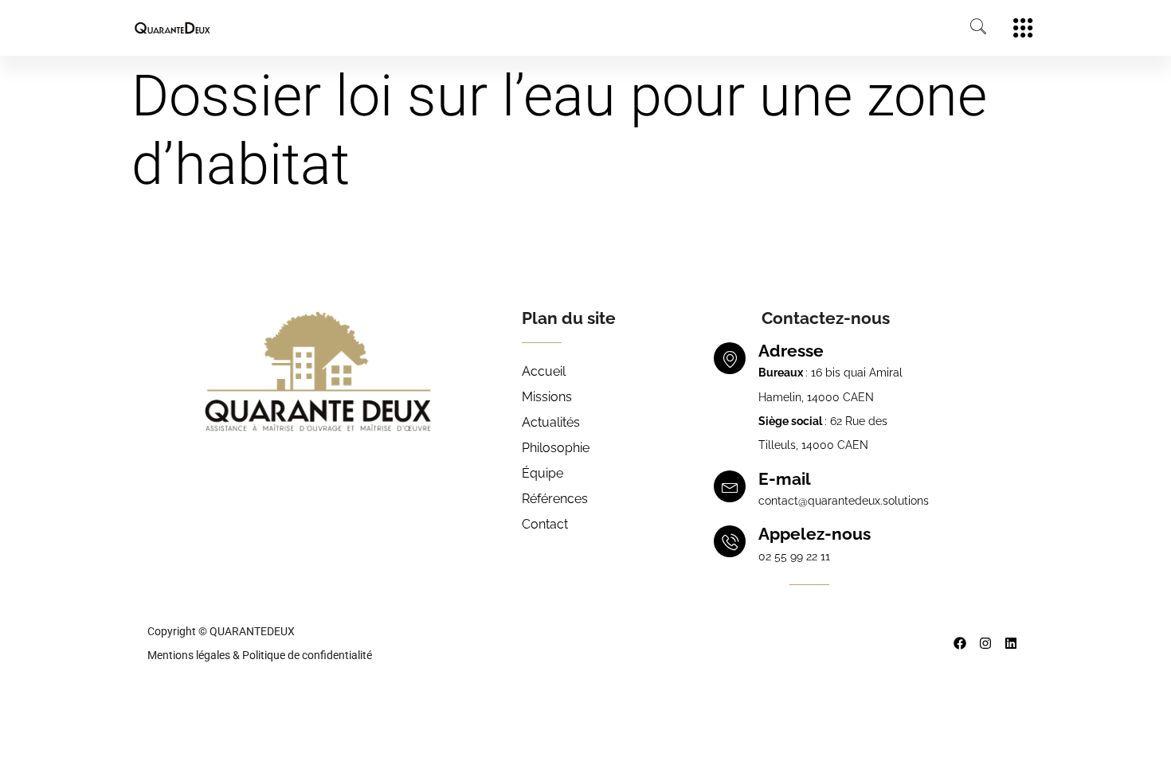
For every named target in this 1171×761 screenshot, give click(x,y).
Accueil (544, 371)
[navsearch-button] (970, 28)
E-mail (784, 479)
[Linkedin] (1011, 643)
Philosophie (555, 447)
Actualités (551, 422)
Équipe (542, 473)
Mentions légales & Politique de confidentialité (259, 655)
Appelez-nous (814, 534)
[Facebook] (960, 643)
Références (555, 498)
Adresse (791, 351)
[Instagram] (985, 643)
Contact (545, 524)
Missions (547, 396)
